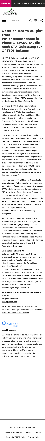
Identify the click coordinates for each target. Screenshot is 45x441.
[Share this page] (41, 20)
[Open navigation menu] (4, 20)
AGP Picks (5, 3)
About (12, 427)
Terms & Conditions (33, 432)
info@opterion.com (10, 298)
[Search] (30, 20)
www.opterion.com (9, 302)
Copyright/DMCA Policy (16, 437)
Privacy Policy (34, 437)
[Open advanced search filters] (35, 20)
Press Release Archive (26, 427)
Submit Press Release (13, 432)
